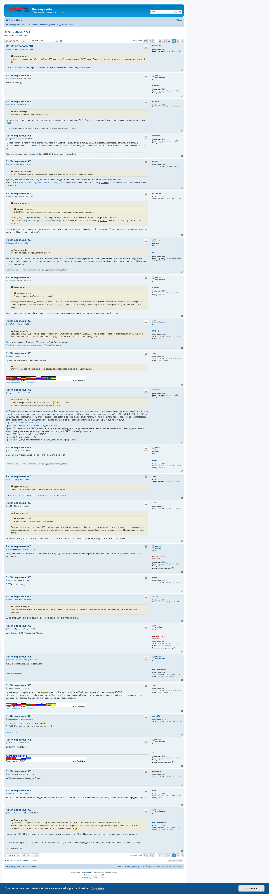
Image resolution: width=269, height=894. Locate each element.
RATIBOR (155, 101)
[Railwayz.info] (18, 10)
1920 (164, 756)
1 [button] (153, 40)
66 (163, 49)
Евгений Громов (22, 35)
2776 (164, 719)
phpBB (88, 872)
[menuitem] (19, 20)
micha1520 (156, 716)
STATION (155, 85)
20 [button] (160, 40)
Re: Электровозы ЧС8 (20, 46)
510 (163, 600)
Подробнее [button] (97, 888)
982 (163, 794)
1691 (164, 673)
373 (163, 580)
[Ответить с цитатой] (146, 47)
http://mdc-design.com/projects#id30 (22, 422)
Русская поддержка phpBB (94, 875)
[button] (145, 41)
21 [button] (164, 40)
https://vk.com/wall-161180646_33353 (20, 382)
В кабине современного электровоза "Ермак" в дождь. (33, 345)
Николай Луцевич (159, 669)
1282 (164, 105)
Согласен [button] (251, 888)
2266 (164, 89)
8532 (164, 562)
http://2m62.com (12, 732)
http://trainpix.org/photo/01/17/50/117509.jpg (40, 182)
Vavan (154, 353)
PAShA (154, 577)
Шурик (154, 253)
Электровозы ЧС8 (17, 31)
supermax (156, 135)
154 (163, 774)
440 (163, 256)
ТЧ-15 (154, 752)
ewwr (154, 790)
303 (163, 139)
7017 (164, 356)
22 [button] (169, 40)
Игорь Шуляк (157, 771)
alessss (155, 596)
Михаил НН (156, 46)
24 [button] (178, 40)
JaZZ (154, 476)
